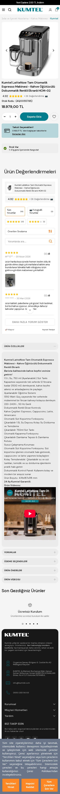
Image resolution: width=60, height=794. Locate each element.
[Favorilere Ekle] (54, 116)
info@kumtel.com (21, 683)
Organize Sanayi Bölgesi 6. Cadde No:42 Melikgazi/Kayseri (32, 663)
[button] (22, 623)
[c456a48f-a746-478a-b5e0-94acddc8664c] (17, 634)
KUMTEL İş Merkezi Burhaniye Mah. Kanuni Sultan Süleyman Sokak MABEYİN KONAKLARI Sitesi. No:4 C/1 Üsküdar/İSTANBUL (34, 673)
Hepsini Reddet (30, 785)
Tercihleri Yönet (11, 785)
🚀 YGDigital (9, 330)
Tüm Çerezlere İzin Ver (49, 785)
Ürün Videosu (12, 579)
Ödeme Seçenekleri (15, 561)
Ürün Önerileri (13, 570)
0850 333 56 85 (21, 692)
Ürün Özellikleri (14, 346)
